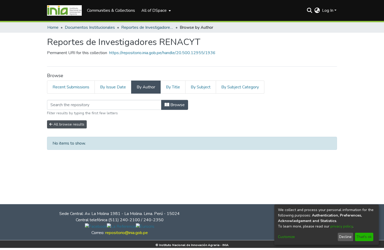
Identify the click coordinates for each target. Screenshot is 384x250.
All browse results (68, 124)
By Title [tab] (173, 87)
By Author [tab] (146, 87)
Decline (345, 236)
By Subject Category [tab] (240, 87)
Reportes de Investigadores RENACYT (147, 27)
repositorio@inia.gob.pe (126, 233)
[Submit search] (309, 10)
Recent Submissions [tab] (71, 87)
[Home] (64, 10)
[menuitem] (155, 10)
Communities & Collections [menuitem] (111, 10)
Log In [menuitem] (327, 10)
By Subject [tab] (201, 87)
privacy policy (341, 226)
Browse (177, 105)
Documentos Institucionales (90, 27)
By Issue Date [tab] (113, 87)
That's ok (364, 236)
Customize (286, 236)
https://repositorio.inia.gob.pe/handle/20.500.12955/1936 (162, 53)
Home (53, 27)
